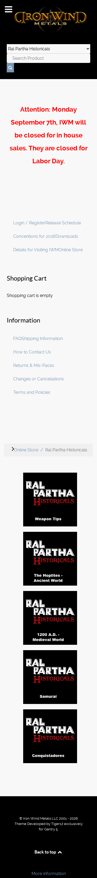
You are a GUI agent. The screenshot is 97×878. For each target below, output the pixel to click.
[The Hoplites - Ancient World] (50, 558)
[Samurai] (50, 676)
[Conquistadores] (50, 736)
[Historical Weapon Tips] (50, 499)
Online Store (70, 249)
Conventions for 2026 (34, 236)
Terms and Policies (31, 392)
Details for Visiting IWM (35, 249)
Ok (6, 864)
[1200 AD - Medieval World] (50, 617)
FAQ (17, 338)
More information (49, 873)
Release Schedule (63, 222)
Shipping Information (42, 338)
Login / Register (29, 222)
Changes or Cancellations (38, 378)
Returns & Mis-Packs (33, 365)
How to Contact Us (32, 352)
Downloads (67, 236)
